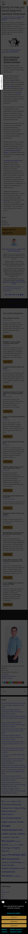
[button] (26, 902)
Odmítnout (14, 921)
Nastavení (14, 925)
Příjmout (14, 917)
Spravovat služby (13, 913)
